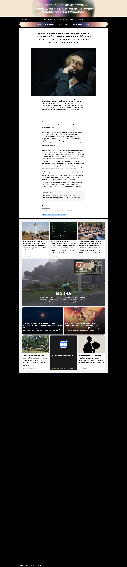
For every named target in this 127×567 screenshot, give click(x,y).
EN (106, 19)
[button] (63, 72)
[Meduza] (23, 19)
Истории (52, 19)
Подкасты (66, 19)
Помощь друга (79, 19)
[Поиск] (103, 19)
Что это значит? (38, 565)
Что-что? (50, 212)
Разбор (59, 19)
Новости (46, 19)
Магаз (71, 19)
